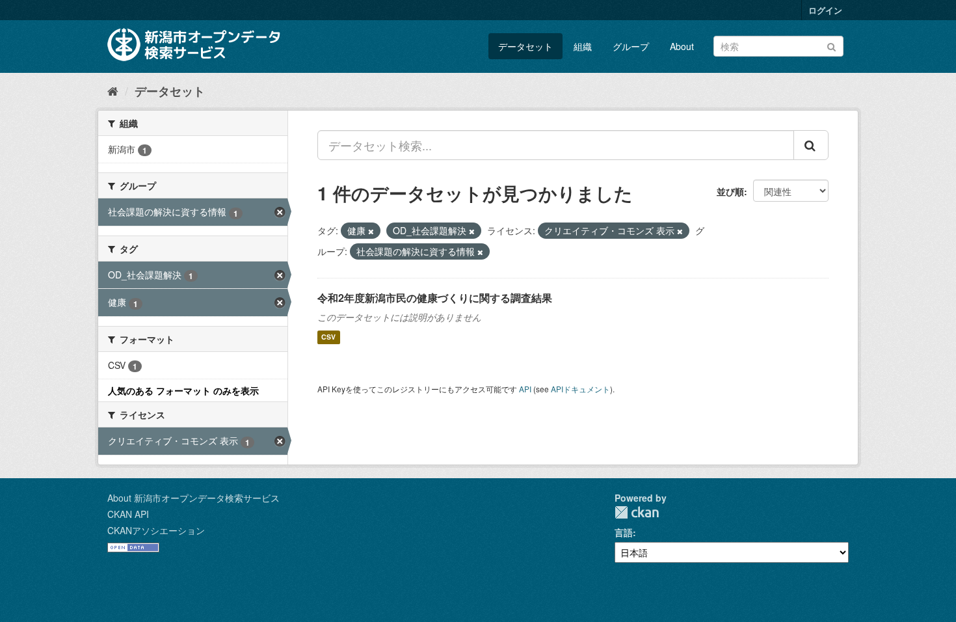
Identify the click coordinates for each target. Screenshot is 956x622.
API (525, 388)
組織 (583, 46)
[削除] (371, 231)
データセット (525, 46)
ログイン (825, 10)
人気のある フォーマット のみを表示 (183, 390)
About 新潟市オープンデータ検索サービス (193, 497)
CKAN (637, 512)
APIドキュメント (580, 388)
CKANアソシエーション (156, 530)
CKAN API (128, 514)
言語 (624, 532)
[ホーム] (112, 90)
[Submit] (831, 45)
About (682, 46)
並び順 (730, 191)
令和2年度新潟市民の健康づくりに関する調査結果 (434, 297)
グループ (631, 46)
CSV (328, 337)
